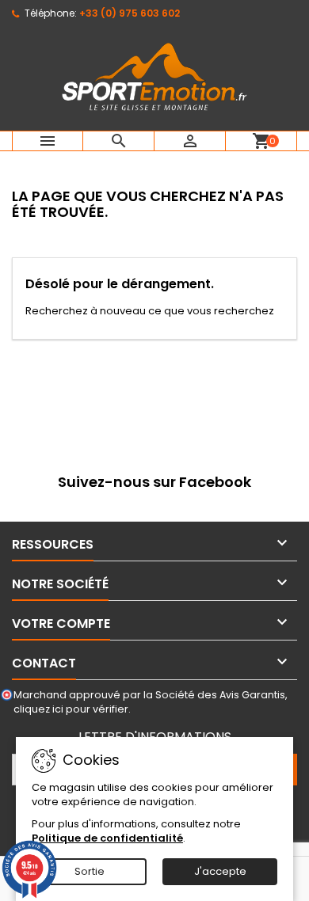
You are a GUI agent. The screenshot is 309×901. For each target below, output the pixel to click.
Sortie (89, 871)
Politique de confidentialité (107, 838)
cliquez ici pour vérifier (70, 709)
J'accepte (220, 871)
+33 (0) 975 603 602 (129, 13)
